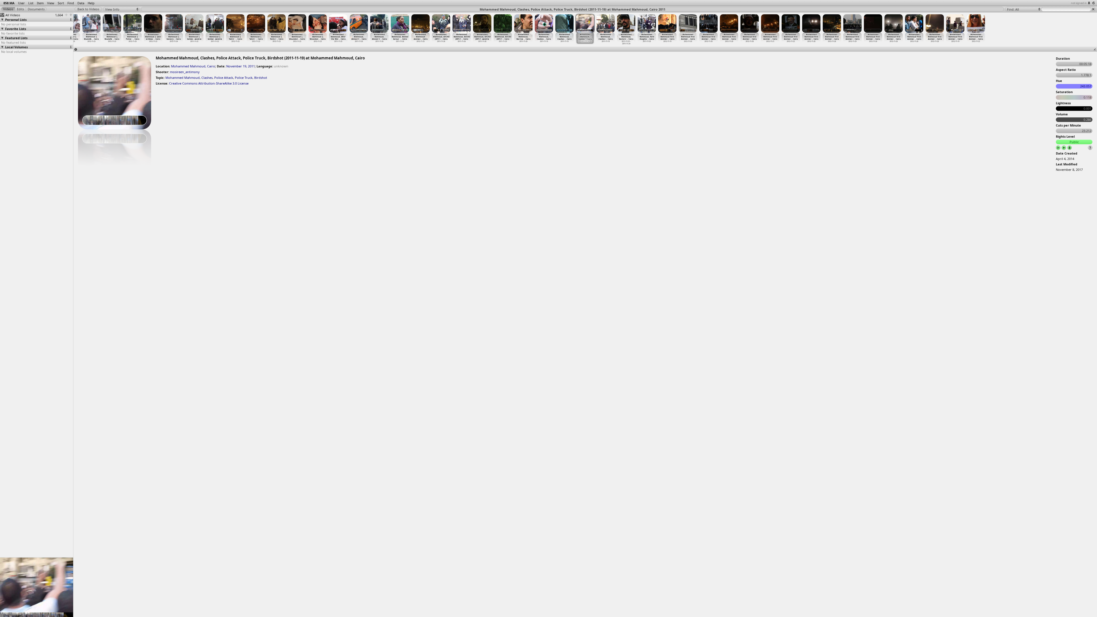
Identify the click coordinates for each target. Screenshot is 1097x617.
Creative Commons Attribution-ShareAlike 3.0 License (209, 83)
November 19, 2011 (240, 66)
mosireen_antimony (185, 72)
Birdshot (260, 77)
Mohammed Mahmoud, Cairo (193, 66)
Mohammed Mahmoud (182, 77)
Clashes (207, 77)
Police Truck (244, 77)
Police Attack (223, 77)
